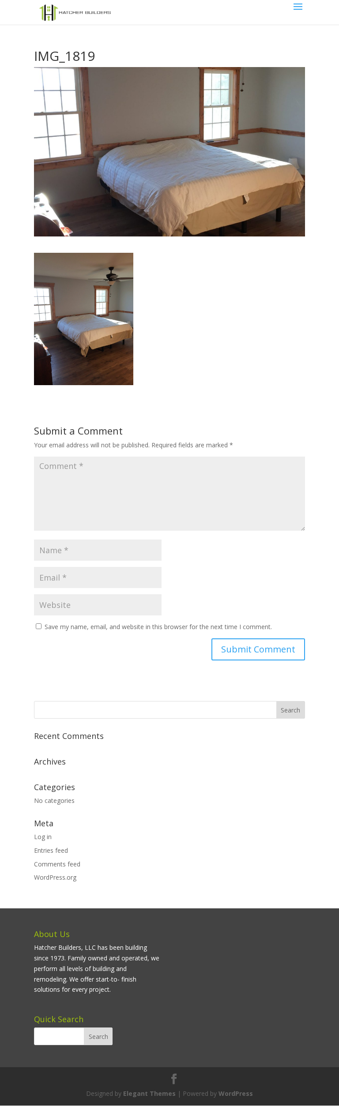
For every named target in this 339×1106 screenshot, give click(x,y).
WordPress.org (55, 877)
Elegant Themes (149, 1093)
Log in (43, 836)
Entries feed (51, 850)
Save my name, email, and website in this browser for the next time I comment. (158, 626)
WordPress (235, 1093)
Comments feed (57, 864)
